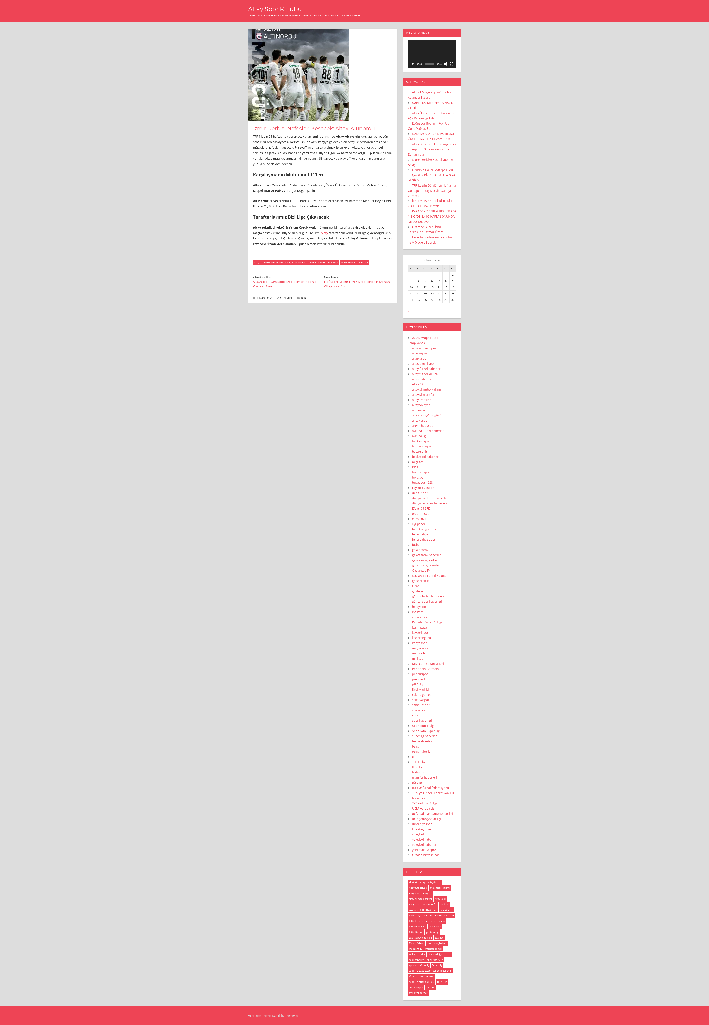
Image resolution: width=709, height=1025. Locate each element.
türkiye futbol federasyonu (430, 788)
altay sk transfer (423, 395)
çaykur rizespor (423, 488)
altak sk (413, 882)
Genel (416, 586)
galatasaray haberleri (420, 937)
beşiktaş (418, 462)
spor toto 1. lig (435, 959)
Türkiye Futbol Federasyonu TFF (434, 793)
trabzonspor (421, 772)
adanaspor (419, 353)
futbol (416, 545)
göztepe (417, 591)
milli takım (419, 658)
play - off (363, 262)
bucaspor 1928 (422, 483)
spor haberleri (422, 720)
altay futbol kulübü (425, 374)
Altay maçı (414, 893)
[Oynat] (413, 64)
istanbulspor (421, 617)
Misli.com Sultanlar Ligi (428, 664)
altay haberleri (422, 379)
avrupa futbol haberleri (428, 431)
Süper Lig (437, 965)
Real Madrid (420, 689)
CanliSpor (286, 297)
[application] (432, 54)
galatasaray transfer (426, 565)
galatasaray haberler (426, 555)
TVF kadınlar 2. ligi (424, 803)
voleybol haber (422, 839)
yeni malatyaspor (424, 850)
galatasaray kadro (424, 560)
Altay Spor (440, 898)
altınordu (418, 410)
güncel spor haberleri (427, 602)
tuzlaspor (418, 798)
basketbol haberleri (425, 457)
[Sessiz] (446, 64)
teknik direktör (422, 741)
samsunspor (421, 705)
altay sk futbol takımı (426, 389)
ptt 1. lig (417, 684)
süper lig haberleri (425, 736)
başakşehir (419, 451)
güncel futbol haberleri (428, 596)
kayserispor (420, 633)
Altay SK (417, 384)
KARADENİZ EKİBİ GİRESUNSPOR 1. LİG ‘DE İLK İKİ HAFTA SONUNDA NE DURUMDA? (432, 216)
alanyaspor (420, 358)
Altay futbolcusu (418, 887)
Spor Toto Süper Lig (426, 731)
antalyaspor (420, 420)
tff (413, 757)
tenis (415, 746)
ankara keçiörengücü (426, 415)
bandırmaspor (422, 446)
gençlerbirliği (421, 581)
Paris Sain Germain (425, 669)
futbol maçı (435, 926)
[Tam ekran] (451, 64)
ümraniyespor (422, 824)
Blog (303, 297)
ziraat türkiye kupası (426, 855)
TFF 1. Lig (442, 981)
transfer (430, 987)
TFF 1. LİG (418, 762)
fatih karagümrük (424, 529)
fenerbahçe (420, 534)
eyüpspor (418, 524)
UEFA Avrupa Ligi (423, 808)
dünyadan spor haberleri (429, 503)
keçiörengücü (421, 638)
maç (429, 943)
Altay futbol (434, 882)
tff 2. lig (417, 767)
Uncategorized (422, 829)
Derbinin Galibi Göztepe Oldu (432, 170)
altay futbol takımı (440, 887)
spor (415, 715)
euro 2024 (419, 519)
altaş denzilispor (423, 364)
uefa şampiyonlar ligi (426, 819)
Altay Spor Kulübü (275, 9)
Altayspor (414, 904)
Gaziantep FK (421, 570)
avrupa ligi (419, 436)
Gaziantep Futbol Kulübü (429, 576)
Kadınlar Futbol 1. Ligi (427, 622)
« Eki (410, 311)
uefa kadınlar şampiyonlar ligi (432, 814)
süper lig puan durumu (421, 981)
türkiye (417, 783)
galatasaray (420, 550)
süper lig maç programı (421, 976)
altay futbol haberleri (426, 369)
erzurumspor (421, 514)
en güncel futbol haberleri (423, 910)
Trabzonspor (416, 987)
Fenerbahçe (446, 910)
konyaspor (419, 643)
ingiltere (418, 612)
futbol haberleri (417, 926)
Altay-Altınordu (316, 262)
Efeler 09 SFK (421, 508)
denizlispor (420, 493)
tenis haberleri (422, 752)
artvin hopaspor (423, 426)
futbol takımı (416, 932)
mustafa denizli (433, 948)
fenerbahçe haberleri (420, 915)
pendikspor (420, 674)
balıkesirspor (421, 441)
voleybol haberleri (424, 845)
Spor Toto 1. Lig (423, 726)
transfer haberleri (424, 777)
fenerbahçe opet (423, 539)
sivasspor (418, 710)
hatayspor (419, 607)
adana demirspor (424, 348)
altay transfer (421, 400)
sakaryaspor (420, 700)
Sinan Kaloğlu (435, 954)
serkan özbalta (417, 954)
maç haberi (440, 943)
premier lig (419, 679)
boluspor (418, 477)
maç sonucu (420, 648)
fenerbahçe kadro (444, 915)
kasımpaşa (419, 627)
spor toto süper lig (419, 965)
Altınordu (333, 262)
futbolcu (423, 921)
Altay (324, 233)
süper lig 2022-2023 (419, 970)
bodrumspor (421, 472)
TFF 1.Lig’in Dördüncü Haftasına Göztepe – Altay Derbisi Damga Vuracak (432, 190)
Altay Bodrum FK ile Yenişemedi (434, 144)
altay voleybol (421, 405)
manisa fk (418, 653)
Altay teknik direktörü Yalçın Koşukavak (283, 262)
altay (256, 262)
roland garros (421, 695)
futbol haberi (437, 921)
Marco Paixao (348, 262)
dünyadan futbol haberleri (430, 498)
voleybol (418, 834)
